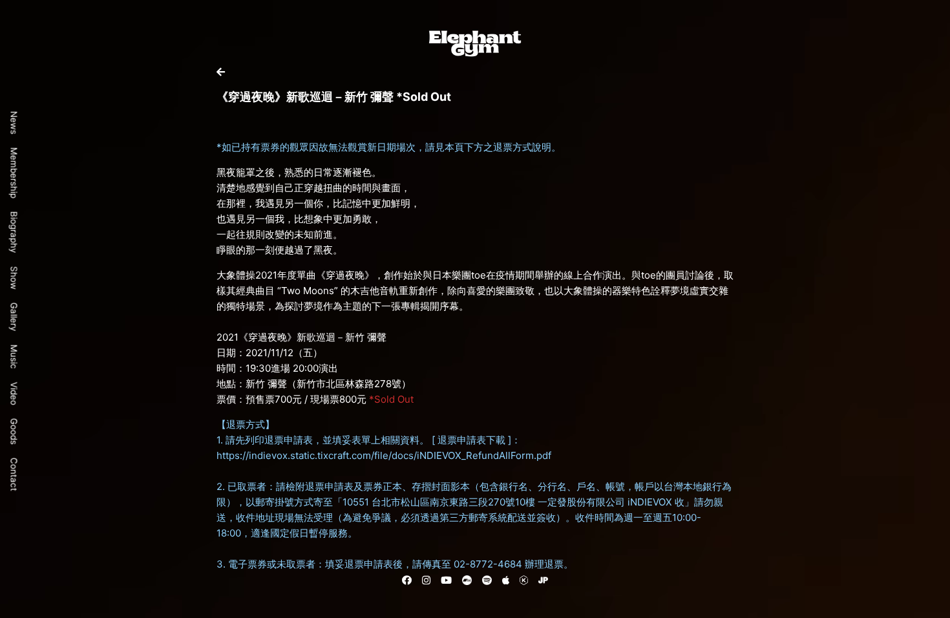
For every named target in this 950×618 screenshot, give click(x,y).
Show (14, 278)
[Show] (220, 72)
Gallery (14, 317)
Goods (14, 431)
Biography (14, 232)
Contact (14, 474)
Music (14, 357)
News (14, 122)
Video (14, 393)
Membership (14, 172)
